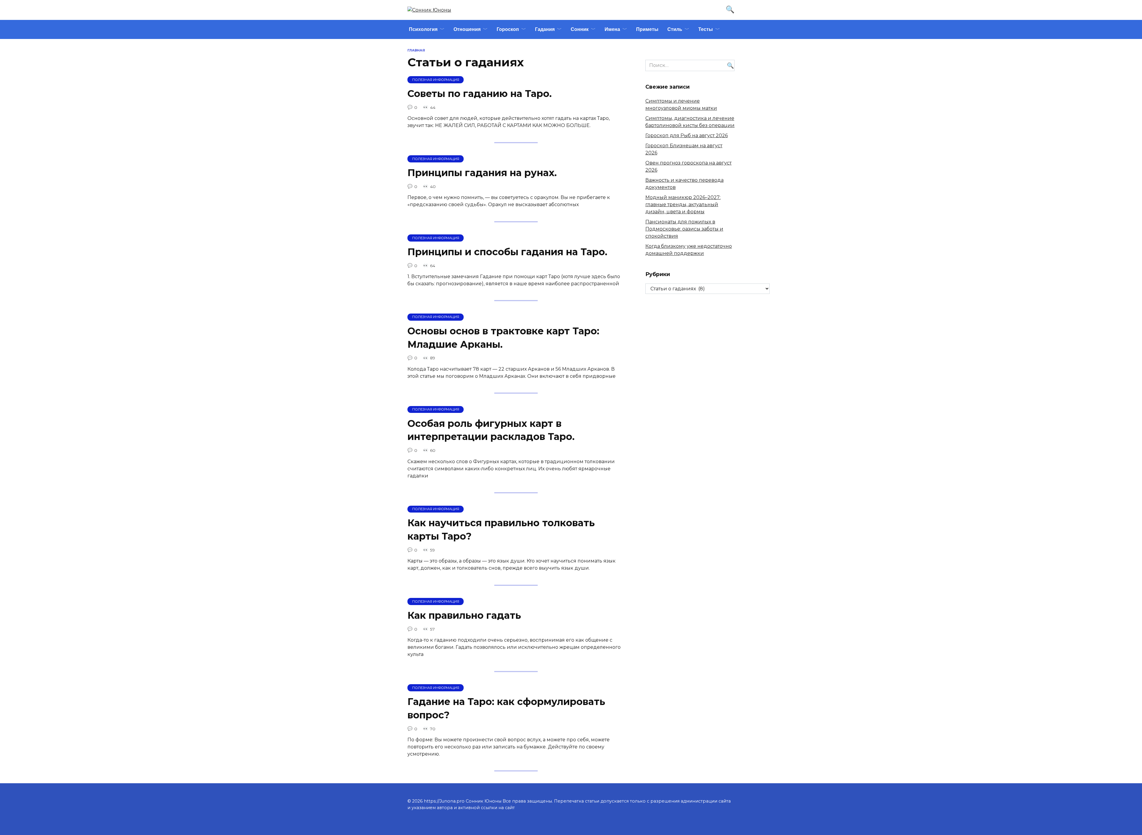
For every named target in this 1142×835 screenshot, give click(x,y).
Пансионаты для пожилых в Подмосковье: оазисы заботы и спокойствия (684, 229)
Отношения (467, 29)
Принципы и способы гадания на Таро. (507, 252)
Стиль (674, 29)
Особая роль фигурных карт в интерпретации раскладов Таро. (491, 430)
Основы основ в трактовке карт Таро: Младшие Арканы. (503, 337)
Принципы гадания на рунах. (482, 172)
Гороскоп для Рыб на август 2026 (686, 135)
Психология (423, 29)
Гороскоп (508, 29)
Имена (612, 29)
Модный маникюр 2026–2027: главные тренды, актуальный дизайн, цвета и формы (683, 204)
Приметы (647, 29)
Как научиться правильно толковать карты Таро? (501, 529)
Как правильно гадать (464, 615)
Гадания (545, 29)
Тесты (705, 29)
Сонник (580, 29)
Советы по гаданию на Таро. (479, 93)
